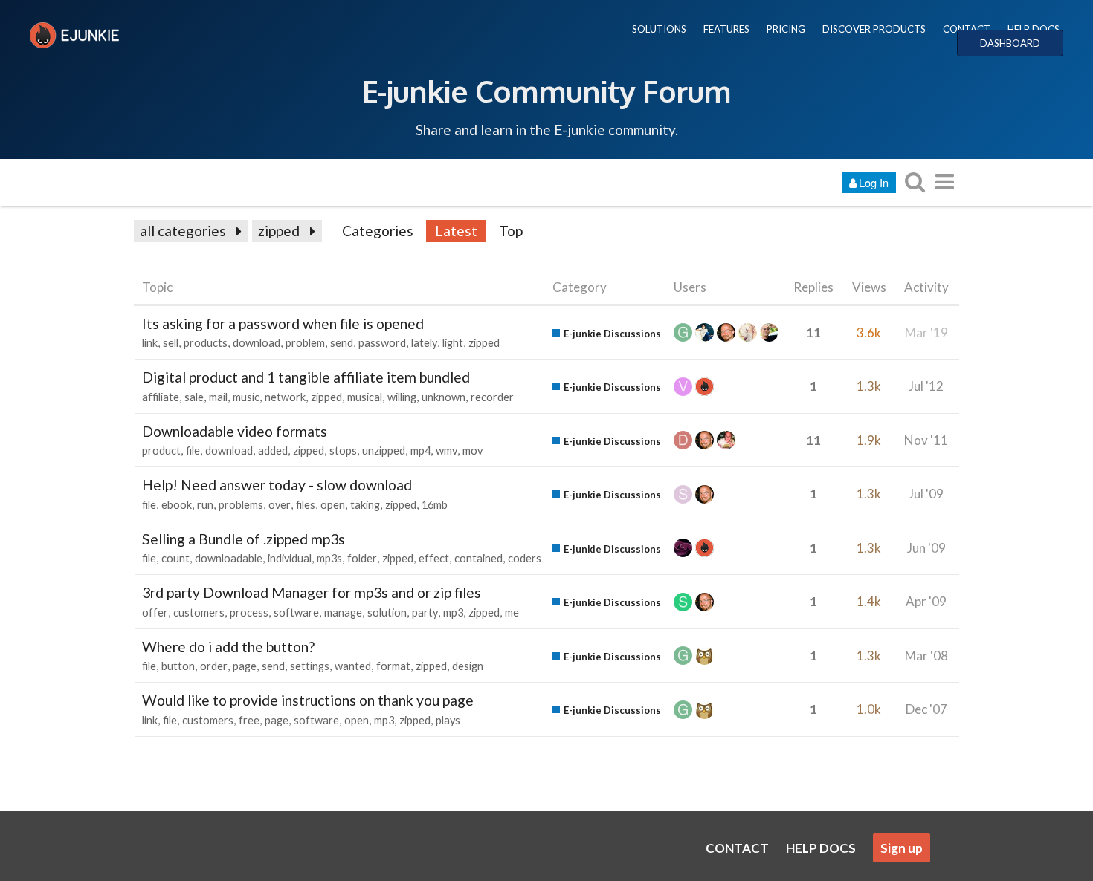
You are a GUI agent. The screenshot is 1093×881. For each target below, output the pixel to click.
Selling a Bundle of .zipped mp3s (243, 538)
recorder (492, 397)
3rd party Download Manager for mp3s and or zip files (311, 592)
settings (309, 666)
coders (524, 558)
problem (305, 343)
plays (448, 720)
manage (343, 612)
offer (155, 612)
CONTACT (966, 29)
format (393, 666)
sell (170, 343)
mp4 (420, 450)
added (273, 450)
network (285, 397)
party (425, 612)
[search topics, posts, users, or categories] (914, 181)
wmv (446, 450)
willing (401, 397)
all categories (183, 230)
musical (364, 397)
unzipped (383, 450)
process (249, 612)
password (382, 343)
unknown (443, 397)
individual (290, 558)
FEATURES (726, 29)
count (175, 558)
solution (387, 612)
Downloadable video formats (234, 431)
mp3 (453, 612)
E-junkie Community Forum (546, 90)
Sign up (901, 848)
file (193, 450)
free (249, 720)
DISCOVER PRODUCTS (874, 29)
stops (343, 450)
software (296, 612)
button (178, 666)
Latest (456, 230)
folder (362, 558)
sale (194, 397)
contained (478, 558)
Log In (874, 182)
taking (365, 504)
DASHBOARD (1010, 43)
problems (241, 504)
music (246, 397)
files (305, 504)
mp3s (329, 558)
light (452, 343)
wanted (353, 666)
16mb (435, 504)
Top (511, 230)
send (341, 343)
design (467, 666)
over (279, 504)
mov (472, 450)
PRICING (786, 29)
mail (218, 397)
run (205, 504)
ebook (176, 504)
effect (434, 558)
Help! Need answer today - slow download (277, 484)
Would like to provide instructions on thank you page (308, 700)
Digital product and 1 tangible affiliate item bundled (306, 377)
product (161, 450)
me (512, 612)
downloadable (228, 558)
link (150, 343)
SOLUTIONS (659, 29)
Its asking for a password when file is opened (283, 323)
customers (199, 612)
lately (424, 343)
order (214, 666)
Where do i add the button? (228, 646)
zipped (279, 230)
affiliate (160, 397)
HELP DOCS (1033, 29)
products (206, 343)
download (256, 343)
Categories (377, 230)
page (245, 666)
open (332, 504)
